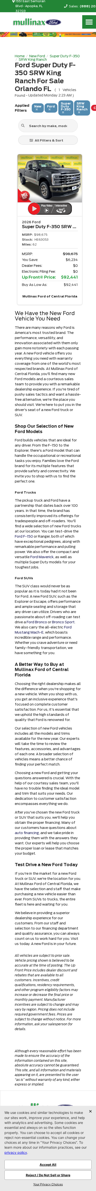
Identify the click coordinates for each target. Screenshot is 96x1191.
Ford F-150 (24, 536)
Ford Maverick (42, 557)
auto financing (27, 833)
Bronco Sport (63, 622)
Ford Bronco (37, 622)
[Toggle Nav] (89, 22)
